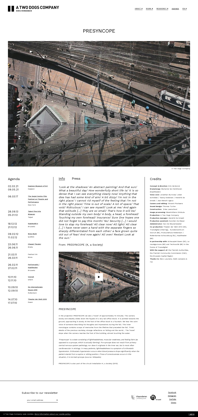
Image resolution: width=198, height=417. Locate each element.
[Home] (11, 9)
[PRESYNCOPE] (99, 277)
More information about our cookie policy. (53, 414)
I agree (191, 414)
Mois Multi (32, 234)
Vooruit (31, 277)
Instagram (172, 396)
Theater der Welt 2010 (37, 299)
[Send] (57, 400)
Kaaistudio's (33, 224)
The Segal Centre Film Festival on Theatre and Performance (38, 199)
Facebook (172, 392)
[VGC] (155, 397)
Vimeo (173, 402)
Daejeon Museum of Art (38, 186)
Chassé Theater (34, 244)
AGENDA (175, 9)
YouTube (172, 399)
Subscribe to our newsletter (40, 392)
